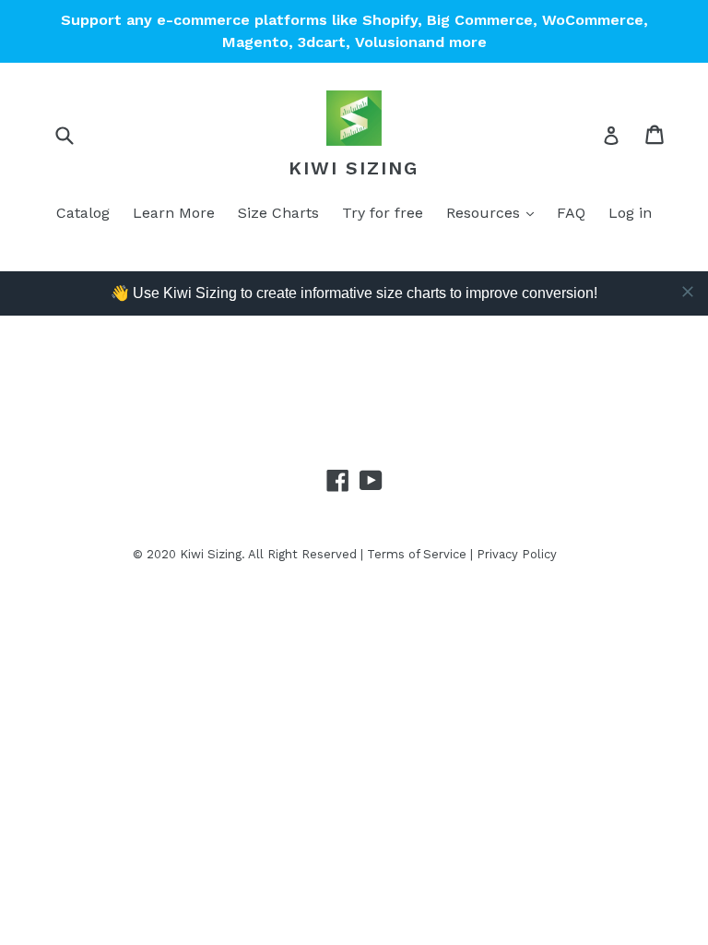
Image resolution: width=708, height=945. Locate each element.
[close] (687, 291)
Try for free (382, 212)
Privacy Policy (517, 554)
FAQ (571, 212)
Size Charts (278, 212)
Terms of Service (416, 554)
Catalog (83, 212)
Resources (485, 212)
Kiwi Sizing (354, 168)
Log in (630, 212)
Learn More (174, 212)
